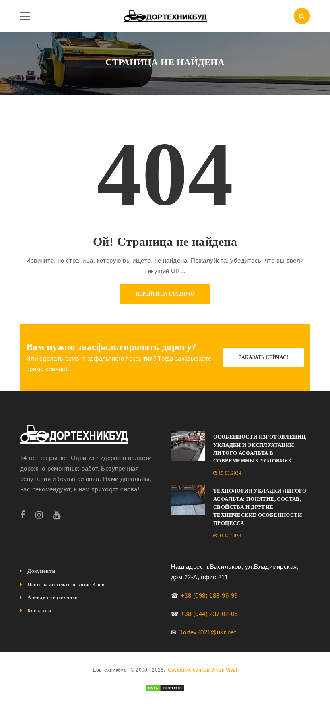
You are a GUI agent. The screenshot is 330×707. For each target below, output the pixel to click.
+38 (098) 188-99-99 (209, 595)
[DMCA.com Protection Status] (165, 687)
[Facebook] (22, 515)
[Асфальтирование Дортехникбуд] (74, 434)
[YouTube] (57, 515)
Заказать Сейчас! (263, 357)
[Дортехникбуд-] (165, 15)
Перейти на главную (165, 294)
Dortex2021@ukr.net (207, 632)
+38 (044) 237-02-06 (209, 613)
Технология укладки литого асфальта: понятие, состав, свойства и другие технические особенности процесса (260, 507)
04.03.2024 (230, 535)
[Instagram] (39, 515)
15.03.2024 (230, 473)
